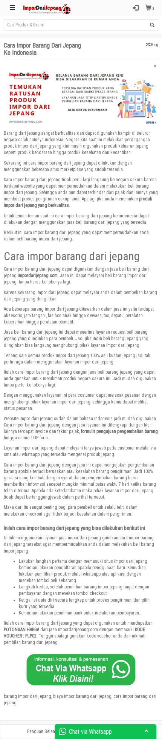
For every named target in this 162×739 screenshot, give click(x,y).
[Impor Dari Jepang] (47, 8)
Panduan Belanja (42, 731)
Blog (154, 44)
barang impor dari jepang (27, 696)
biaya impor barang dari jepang (82, 696)
